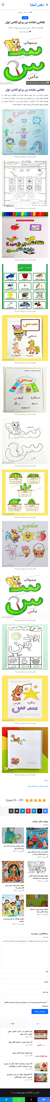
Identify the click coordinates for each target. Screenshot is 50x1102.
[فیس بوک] (45, 811)
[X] (39, 811)
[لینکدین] (34, 811)
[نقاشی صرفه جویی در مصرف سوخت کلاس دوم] (37, 900)
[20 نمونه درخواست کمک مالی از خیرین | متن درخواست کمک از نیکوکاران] (40, 1067)
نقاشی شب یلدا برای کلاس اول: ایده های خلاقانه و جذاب (37, 853)
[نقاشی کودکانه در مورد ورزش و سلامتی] (13, 905)
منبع (46, 780)
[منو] (3, 5)
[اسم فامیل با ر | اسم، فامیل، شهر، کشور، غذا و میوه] (40, 1034)
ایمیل (46, 982)
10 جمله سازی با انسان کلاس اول (20, 1042)
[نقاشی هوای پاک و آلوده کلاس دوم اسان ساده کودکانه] (37, 867)
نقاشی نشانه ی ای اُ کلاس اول (38, 786)
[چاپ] (11, 811)
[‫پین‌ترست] (28, 811)
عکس (24, 12)
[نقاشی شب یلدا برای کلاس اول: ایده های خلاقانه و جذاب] (37, 838)
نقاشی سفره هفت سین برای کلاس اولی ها (14, 886)
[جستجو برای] (47, 5)
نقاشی (20, 12)
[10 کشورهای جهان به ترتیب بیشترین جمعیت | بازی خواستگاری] (40, 1077)
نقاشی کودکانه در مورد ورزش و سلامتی (14, 920)
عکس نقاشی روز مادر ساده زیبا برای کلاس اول (14, 847)
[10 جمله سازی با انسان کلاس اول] (40, 1045)
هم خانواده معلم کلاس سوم (22, 1053)
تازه (37, 1023)
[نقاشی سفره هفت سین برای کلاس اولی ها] (13, 872)
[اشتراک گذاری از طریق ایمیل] (16, 811)
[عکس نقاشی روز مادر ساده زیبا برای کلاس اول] (13, 835)
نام (46, 971)
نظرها (13, 1023)
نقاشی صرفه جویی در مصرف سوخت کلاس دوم (39, 910)
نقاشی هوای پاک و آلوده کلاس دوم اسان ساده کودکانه (38, 877)
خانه (29, 12)
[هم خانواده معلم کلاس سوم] (40, 1056)
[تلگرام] (22, 811)
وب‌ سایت (45, 992)
